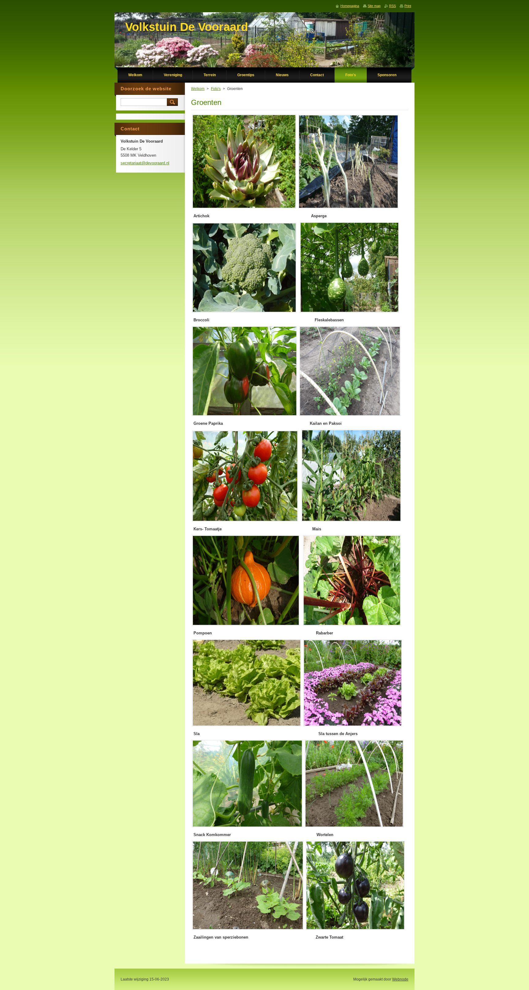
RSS (392, 6)
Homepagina (349, 6)
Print (407, 6)
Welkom (197, 89)
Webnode (400, 979)
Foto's (216, 89)
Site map (374, 6)
